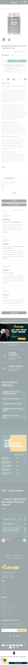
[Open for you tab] (5, 660)
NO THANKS (24, 340)
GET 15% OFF (21, 338)
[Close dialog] (27, 324)
